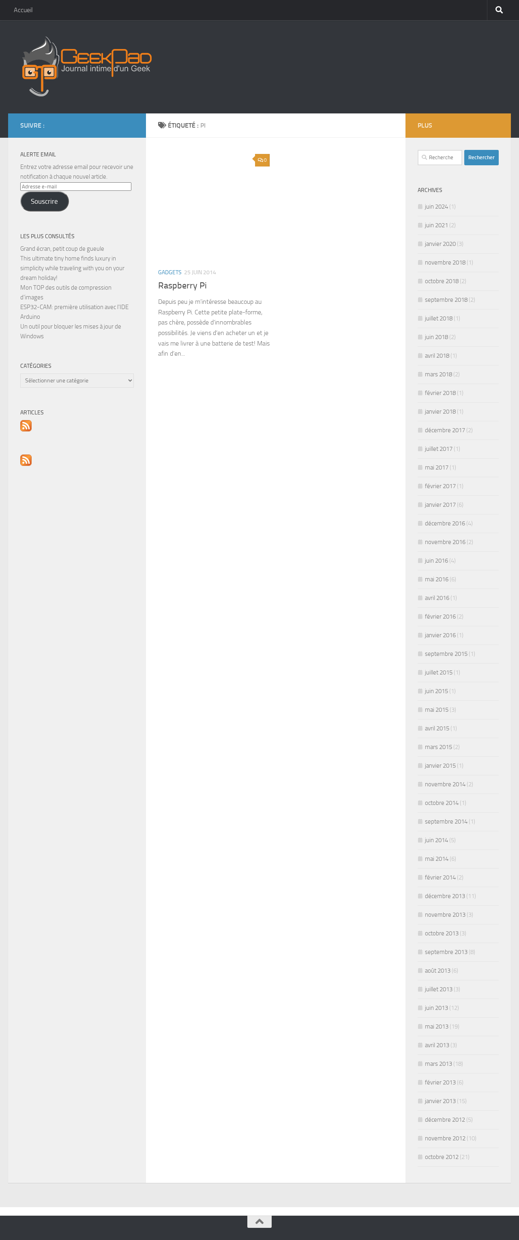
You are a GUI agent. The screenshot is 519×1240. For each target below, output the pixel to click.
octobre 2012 (442, 1157)
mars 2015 (438, 747)
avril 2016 (437, 598)
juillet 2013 (439, 989)
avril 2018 (437, 355)
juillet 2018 (439, 318)
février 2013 (440, 1082)
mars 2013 (438, 1063)
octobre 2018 (442, 281)
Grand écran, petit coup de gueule (62, 248)
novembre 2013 (445, 914)
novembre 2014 (445, 784)
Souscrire (44, 201)
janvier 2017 (440, 504)
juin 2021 (436, 225)
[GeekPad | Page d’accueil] (86, 66)
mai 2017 (436, 467)
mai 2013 (436, 1026)
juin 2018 (436, 337)
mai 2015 (436, 709)
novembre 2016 (445, 542)
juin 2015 (436, 691)
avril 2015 (437, 728)
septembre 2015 (446, 653)
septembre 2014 (446, 821)
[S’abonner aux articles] (26, 429)
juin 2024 (436, 206)
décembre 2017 (445, 430)
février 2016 (440, 616)
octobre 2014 (442, 803)
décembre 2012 (445, 1119)
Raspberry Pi (182, 285)
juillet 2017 (439, 448)
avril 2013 (437, 1045)
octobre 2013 (442, 933)
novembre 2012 (445, 1138)
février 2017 (440, 486)
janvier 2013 (440, 1101)
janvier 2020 (440, 244)
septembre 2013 (446, 952)
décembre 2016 (445, 523)
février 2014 (440, 877)
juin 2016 (436, 560)
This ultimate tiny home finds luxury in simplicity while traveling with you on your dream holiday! (72, 268)
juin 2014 (436, 840)
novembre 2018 (445, 262)
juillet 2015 (439, 672)
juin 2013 (436, 1008)
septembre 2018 (446, 299)
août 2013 (437, 970)
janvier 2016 (440, 635)
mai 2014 (436, 858)
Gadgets (170, 272)
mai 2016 (436, 579)
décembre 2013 (445, 896)
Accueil (23, 10)
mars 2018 (438, 374)
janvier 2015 (440, 765)
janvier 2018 (440, 411)
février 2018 (440, 393)
